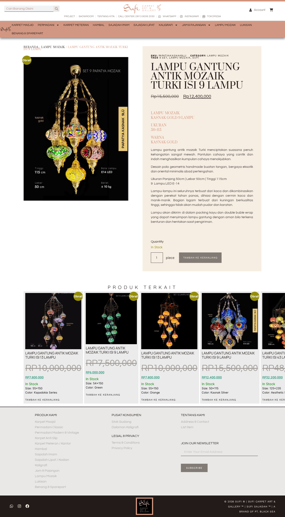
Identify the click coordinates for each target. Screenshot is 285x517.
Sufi (195, 57)
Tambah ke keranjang (200, 257)
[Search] (56, 9)
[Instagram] (19, 506)
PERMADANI (46, 25)
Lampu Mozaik (53, 47)
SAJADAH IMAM (118, 25)
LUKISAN (246, 25)
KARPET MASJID (23, 25)
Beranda (31, 47)
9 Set (163, 57)
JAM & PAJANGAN (194, 25)
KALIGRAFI (166, 25)
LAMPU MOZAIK (225, 25)
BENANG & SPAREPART (27, 33)
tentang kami (193, 415)
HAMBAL (98, 25)
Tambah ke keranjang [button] (42, 400)
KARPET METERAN (76, 25)
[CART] (271, 9)
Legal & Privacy (125, 436)
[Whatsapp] (11, 506)
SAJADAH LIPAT (144, 25)
